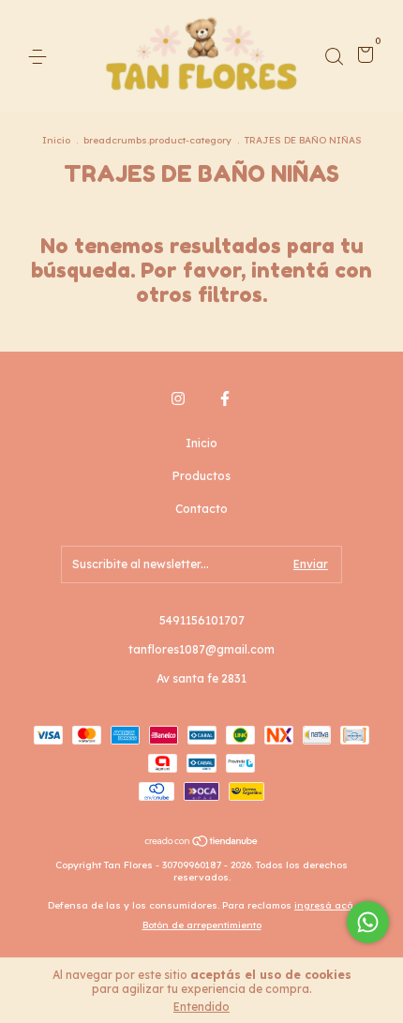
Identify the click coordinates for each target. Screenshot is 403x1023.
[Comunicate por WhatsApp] (368, 922)
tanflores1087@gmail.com (201, 649)
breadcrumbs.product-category (157, 140)
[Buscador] (334, 56)
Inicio (56, 140)
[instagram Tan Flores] (178, 398)
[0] (362, 57)
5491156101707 (202, 620)
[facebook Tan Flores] (224, 398)
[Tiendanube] (202, 843)
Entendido (201, 1007)
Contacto (201, 509)
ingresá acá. (324, 905)
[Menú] (40, 56)
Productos (201, 476)
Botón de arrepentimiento (201, 925)
